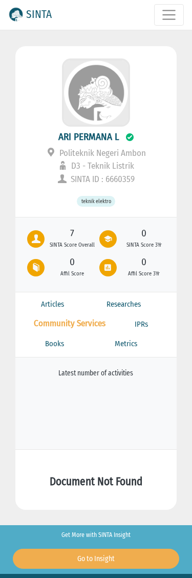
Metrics (126, 343)
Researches (123, 304)
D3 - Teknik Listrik (101, 166)
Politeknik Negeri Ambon (101, 153)
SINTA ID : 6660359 (102, 179)
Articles (52, 304)
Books (54, 343)
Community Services (69, 323)
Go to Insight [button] (96, 558)
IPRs (141, 324)
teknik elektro (96, 201)
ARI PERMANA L (88, 137)
